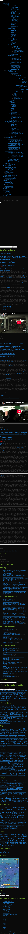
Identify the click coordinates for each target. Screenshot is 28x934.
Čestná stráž (6, 637)
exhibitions (3, 736)
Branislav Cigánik (19, 752)
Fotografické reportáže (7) (14, 159)
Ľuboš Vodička (21, 775)
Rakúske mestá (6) (18, 59)
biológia (10, 696)
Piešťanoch (7, 268)
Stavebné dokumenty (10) (14, 147)
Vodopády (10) (14, 105)
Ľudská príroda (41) (12, 113)
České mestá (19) (15, 61)
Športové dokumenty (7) (14, 148)
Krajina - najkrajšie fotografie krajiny (11, 670)
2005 (3, 836)
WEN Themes (13, 933)
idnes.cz (10, 792)
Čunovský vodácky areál (8, 663)
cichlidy (22, 706)
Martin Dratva (17, 819)
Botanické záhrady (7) (16, 117)
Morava (23, 711)
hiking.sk (4, 792)
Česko (16, 721)
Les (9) (12, 108)
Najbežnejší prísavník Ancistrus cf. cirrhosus (13, 657)
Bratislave (7, 360)
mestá (18, 711)
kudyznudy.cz (4, 793)
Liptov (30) (13, 11)
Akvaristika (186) (7, 166)
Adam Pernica (10, 807)
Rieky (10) (13, 35)
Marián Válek (23, 817)
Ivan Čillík (16, 755)
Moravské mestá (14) (16, 62)
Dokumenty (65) (9, 137)
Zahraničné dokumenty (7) (14, 149)
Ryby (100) (16, 74)
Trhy (17, 460)
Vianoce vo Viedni (7, 306)
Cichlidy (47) (19, 75)
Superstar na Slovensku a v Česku (11, 662)
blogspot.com (5, 782)
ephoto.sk (3, 789)
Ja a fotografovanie (7, 654)
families (8, 736)
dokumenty (3, 707)
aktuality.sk (3, 780)
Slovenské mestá (5, 348)
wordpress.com (10, 801)
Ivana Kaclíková (6, 812)
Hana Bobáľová (18, 811)
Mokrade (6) (14, 112)
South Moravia (10, 745)
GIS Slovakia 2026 (7, 593)
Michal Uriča (13, 766)
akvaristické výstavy (16, 690)
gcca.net (20, 790)
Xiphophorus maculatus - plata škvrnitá (12, 634)
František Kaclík (10, 811)
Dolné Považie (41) (15, 7)
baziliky (8, 694)
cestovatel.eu (19, 782)
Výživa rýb (5, 661)
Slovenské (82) (14, 46)
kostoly (4, 709)
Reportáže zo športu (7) (13, 160)
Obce (5, 915)
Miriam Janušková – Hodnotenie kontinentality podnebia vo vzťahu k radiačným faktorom (14, 585)
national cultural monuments (19, 739)
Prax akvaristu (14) (9, 172)
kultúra (21, 709)
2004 (23, 834)
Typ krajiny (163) (12, 28)
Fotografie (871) (6, 3)
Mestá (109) (11, 55)
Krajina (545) (8, 4)
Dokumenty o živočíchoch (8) (18, 144)
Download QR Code (4, 895)
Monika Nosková (18, 767)
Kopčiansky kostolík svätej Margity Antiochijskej (14, 570)
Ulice (24, 275)
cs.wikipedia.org (15, 784)
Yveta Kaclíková (12, 828)
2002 (12, 834)
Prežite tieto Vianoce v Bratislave (11, 398)
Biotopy (5, 920)
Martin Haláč (11, 765)
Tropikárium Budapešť (8, 629)
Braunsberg (5, 700)
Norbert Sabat (8, 822)
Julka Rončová (15, 756)
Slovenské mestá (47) (16, 57)
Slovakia (19, 743)
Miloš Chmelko (15, 820)
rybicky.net (11, 796)
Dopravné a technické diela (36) (15, 133)
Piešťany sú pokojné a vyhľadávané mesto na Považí (15, 652)
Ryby (4, 919)
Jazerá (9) (13, 106)
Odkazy (2, 395)
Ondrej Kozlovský (14, 822)
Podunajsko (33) (15, 9)
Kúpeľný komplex (4, 450)
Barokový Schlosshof (8, 574)
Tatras (19, 745)
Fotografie (7, 259)
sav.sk (17, 796)
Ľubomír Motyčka (11, 775)
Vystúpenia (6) (11, 164)
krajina (13, 709)
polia (3, 714)
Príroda (6, 906)
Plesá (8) (13, 109)
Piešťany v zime (6, 437)
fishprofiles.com (14, 790)
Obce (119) (10, 44)
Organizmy (7, 908)
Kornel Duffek (23, 758)
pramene (18, 447)
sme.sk (7, 800)
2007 (1, 430)
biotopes (5, 732)
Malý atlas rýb (6, 649)
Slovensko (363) (12, 5)
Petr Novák (6, 770)
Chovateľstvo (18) (7, 176)
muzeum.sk (12, 793)
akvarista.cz (11, 780)
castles (5, 733)
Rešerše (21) (11, 183)
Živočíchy (6, 910)
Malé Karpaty (7, 711)
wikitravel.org (3, 801)
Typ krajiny (21, 256)
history (12, 738)
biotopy (17, 696)
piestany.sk (12, 794)
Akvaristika (6, 909)
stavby (23, 718)
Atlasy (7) (13, 100)
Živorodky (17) (19, 85)
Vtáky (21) (16, 93)
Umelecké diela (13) (15, 132)
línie (1, 711)
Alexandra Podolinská (10, 752)
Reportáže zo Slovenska (11, 258)
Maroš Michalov (10, 819)
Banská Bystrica (17, 693)
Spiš (18, 718)
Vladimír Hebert (22, 826)
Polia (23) (13, 31)
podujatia (23, 277)
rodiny (22, 282)
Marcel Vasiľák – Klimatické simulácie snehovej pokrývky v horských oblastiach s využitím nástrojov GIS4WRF (15, 582)
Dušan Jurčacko (6, 753)
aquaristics (3, 730)
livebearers (21, 738)
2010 (7, 343)
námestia (2, 276)
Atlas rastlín (5, 632)
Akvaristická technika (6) (11, 175)
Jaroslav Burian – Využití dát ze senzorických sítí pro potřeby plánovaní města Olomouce (15, 579)
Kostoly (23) (14, 124)
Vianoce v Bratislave (7, 308)
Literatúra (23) (8, 182)
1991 (1, 834)
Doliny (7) (13, 110)
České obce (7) (14, 54)
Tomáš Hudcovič (18, 772)
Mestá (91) (13, 30)
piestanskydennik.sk (4, 794)
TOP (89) (5, 188)
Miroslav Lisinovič (7, 768)
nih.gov (17, 793)
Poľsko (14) (14, 40)
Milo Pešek (9, 820)
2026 (13, 845)
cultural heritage (4, 735)
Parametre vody (6, 675)
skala (13, 265)
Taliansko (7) (14, 43)
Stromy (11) (16, 97)
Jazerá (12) (13, 34)
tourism (24, 745)
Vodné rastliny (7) (18, 98)
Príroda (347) (8, 70)
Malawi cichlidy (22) (25, 80)
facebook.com (14, 789)
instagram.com (22, 792)
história (18, 707)
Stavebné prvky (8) (15, 129)
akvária (5, 692)
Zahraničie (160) (12, 38)
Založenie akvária (7, 655)
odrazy (8, 712)
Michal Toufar (7, 766)
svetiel (24, 360)
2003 (17, 834)
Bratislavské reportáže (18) (17, 153)
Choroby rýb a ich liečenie (9, 650)
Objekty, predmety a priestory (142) (13, 121)
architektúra (4, 693)
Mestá (2, 258)
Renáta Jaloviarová (13, 770)
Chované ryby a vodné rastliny (10, 648)
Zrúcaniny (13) (14, 127)
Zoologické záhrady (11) (16, 116)
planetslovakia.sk (19, 794)
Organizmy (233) (12, 71)
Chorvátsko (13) (14, 42)
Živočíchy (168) (14, 73)
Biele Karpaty (19, 694)
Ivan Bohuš (11, 755)
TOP (4, 924)
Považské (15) (17, 47)
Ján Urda (8, 759)
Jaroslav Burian (20, 812)
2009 (10, 343)
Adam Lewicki (3, 807)
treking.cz (14, 800)
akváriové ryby (12, 692)
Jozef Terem (6, 756)
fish (14, 736)
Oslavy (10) (11, 157)
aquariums (10, 730)
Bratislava (8, 378)
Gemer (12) (13, 23)
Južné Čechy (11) (15, 69)
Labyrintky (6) (19, 92)
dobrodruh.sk (17, 785)
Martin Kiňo (19, 765)
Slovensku (2, 444)
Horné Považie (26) (15, 14)
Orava (21, 741)
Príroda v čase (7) (12, 120)
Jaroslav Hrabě (5, 813)
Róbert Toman (3, 772)
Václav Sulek (19, 773)
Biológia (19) (8, 171)
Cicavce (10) (17, 94)
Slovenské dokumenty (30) (14, 139)
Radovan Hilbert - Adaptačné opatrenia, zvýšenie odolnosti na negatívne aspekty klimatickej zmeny (14, 604)
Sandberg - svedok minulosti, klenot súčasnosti (14, 639)
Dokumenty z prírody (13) (14, 143)
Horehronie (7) (14, 26)
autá (10, 693)
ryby (21, 716)
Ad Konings (3, 752)
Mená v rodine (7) (9, 187)
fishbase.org (5, 790)
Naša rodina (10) (9, 186)
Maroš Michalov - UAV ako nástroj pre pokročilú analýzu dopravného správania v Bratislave (14, 623)
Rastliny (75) (14, 96)
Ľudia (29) (7, 163)
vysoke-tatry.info (22, 800)
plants (5, 743)
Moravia (8, 739)
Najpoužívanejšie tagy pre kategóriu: (8, 688)
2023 (6, 845)
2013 (16, 343)
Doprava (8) (13, 136)
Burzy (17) (10, 170)
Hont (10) (13, 24)
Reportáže (3, 256)
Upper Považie (3, 746)
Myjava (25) (13, 15)
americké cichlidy (21, 692)
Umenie (4, 927)
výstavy (7, 721)
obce (2, 712)
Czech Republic (13, 735)
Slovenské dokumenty (6, 349)
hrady (23, 707)
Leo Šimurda (14, 815)
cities (16, 733)
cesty (17, 706)
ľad (23, 721)
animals (21, 729)
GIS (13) (5, 195)
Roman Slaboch (22, 770)
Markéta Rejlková (15, 763)
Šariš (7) (13, 27)
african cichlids (4, 729)
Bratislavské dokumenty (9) (17, 140)
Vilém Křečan (10, 773)
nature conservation (14, 741)
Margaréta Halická (10, 817)
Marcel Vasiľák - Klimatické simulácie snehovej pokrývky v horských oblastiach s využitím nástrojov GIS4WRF (15, 617)
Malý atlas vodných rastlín (9, 676)
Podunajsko (3, 351)
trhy (12, 361)
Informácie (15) (6, 190)
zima (22, 447)
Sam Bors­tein (10, 772)
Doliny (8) (13, 36)
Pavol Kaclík (12, 823)
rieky (16, 716)
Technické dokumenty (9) (14, 145)
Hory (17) (13, 32)
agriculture (12, 729)
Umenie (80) (11, 131)
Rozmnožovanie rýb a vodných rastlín (11, 659)
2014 (19, 343)
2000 (5, 834)
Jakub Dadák (14, 812)
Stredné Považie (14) (16, 22)
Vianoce (2, 268)
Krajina (9, 256)
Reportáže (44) (9, 151)
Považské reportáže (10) (17, 155)
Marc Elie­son (6, 761)
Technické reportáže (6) (13, 161)
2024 (9, 845)
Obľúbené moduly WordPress (10, 642)
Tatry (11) (13, 8)
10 (9, 852)
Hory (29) (13, 102)
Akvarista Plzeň (6, 636)
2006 (13, 343)
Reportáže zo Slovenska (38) (15, 152)
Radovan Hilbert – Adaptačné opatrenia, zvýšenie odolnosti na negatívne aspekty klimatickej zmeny (14, 591)
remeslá (11, 365)
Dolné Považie (23, 258)
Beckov (13, 694)
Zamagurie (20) (14, 19)
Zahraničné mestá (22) (16, 58)
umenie (7, 374)
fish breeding (20, 736)
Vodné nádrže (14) (15, 114)
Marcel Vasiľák (21, 815)
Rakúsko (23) (14, 39)
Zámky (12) (13, 128)
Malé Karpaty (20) (15, 16)
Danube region (21, 735)
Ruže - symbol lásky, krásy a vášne (11, 602)
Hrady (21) (13, 125)
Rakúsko (20, 714)
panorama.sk (23, 793)
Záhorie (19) (14, 20)
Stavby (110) (11, 122)
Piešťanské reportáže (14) (17, 156)
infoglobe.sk (16, 792)
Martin (13, 711)
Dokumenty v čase (19, 349)
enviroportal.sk (20, 787)
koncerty (9, 277)
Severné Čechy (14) (15, 67)
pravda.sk (4, 796)
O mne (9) (7, 192)
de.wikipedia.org (4, 785)
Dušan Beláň (2, 809)
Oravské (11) (17, 48)
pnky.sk (25, 794)
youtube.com (18, 801)
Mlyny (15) (13, 135)
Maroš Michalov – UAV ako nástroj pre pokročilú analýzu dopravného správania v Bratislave (14, 576)
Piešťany (8, 287)
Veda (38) (5, 180)
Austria (19, 730)
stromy (4, 720)
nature (5, 741)
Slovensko (15, 256)
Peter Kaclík (22, 769)
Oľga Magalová (15, 769)
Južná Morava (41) (15, 65)
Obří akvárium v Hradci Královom (10, 638)
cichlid (10, 733)
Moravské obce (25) (15, 53)
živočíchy (5, 723)
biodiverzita (4, 696)
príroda (11, 714)
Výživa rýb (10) (9, 174)
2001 (8, 834)
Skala (1, 198)
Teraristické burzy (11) (10, 178)
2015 (18, 843)
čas (20, 721)
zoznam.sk (25, 801)
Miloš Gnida (22, 820)
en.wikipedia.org (8, 787)
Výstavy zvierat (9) (9, 179)
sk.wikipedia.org (11, 798)
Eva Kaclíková (22, 809)
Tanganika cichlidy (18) (25, 83)
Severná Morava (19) (16, 66)
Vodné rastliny (6, 658)
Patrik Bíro (5, 823)
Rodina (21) (5, 184)
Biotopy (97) (11, 101)
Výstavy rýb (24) (12, 168)
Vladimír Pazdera (4, 828)
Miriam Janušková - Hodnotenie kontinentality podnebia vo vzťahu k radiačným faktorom (13, 614)
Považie (10, 743)
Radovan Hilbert (4, 825)
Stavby (5, 916)
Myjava (12, 739)
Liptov (16, 738)
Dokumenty (18, 348)
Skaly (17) (13, 104)
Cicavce (4, 666)
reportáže (11, 716)
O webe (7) (8, 194)
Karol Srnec (16, 758)
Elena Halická (15, 753)
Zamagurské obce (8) (19, 51)
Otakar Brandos (6, 769)
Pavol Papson (19, 823)
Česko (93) (10, 63)
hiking (7, 738)
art (15, 730)
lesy (25, 709)
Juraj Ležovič (23, 813)
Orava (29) (13, 12)
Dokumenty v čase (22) (13, 141)
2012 (1, 343)
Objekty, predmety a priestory (10, 914)
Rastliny (5, 630)
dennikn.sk (11, 785)
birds (11, 732)
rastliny (4, 716)
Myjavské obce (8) (18, 50)
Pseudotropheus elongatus (9, 633)
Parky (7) (13, 118)
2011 (4, 343)
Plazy (4, 664)
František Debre (3, 811)
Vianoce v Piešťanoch (8, 262)
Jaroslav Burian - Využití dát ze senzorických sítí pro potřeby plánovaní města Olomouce (15, 620)
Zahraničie (6, 913)
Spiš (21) (13, 18)
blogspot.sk (13, 782)
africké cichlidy (5, 690)
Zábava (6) (7, 191)
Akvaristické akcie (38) (10, 167)
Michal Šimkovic (19, 766)
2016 (21, 343)
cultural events (22, 733)
